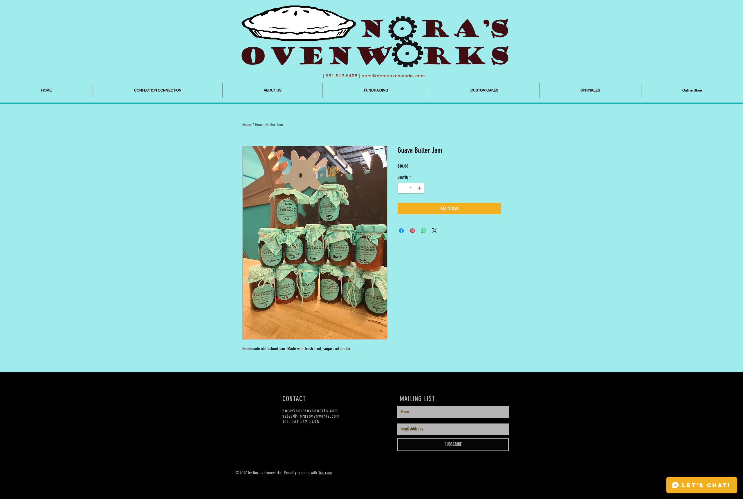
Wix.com (325, 472)
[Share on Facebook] (401, 230)
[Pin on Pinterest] (412, 230)
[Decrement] (402, 188)
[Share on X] (434, 230)
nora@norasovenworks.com (393, 75)
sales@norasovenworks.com (311, 416)
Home (246, 125)
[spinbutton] (411, 188)
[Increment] (419, 188)
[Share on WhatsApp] (423, 230)
